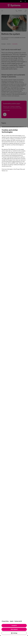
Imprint (11, 621)
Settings (15, 633)
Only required (14, 629)
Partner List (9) (18, 621)
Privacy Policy (5, 621)
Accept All (14, 625)
